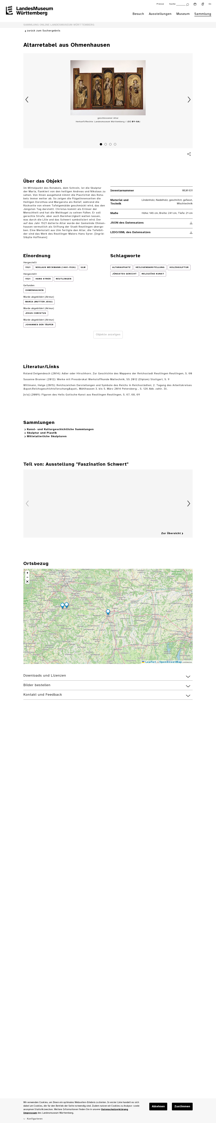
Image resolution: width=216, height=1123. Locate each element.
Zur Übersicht (171, 533)
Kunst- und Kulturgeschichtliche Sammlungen (60, 429)
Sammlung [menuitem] (202, 14)
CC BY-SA (133, 122)
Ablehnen (158, 1106)
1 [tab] (101, 144)
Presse (160, 4)
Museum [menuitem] (183, 14)
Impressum (30, 1113)
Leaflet (150, 662)
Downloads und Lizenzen (44, 675)
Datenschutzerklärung (114, 1109)
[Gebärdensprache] (202, 4)
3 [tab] (110, 144)
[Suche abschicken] (187, 4)
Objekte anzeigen (108, 334)
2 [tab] (106, 144)
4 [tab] (115, 144)
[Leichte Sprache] (195, 4)
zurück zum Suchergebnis (43, 30)
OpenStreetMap (170, 662)
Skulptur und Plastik (42, 433)
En (210, 4)
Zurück (26, 99)
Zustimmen (182, 1106)
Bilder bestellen (37, 685)
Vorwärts (189, 99)
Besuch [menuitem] (138, 14)
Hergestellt (30, 262)
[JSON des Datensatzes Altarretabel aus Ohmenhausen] (191, 223)
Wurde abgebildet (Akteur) (38, 297)
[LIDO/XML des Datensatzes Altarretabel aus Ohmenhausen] (191, 232)
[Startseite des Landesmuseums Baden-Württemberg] (29, 12)
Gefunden (29, 285)
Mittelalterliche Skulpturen (47, 436)
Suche (172, 4)
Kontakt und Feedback (42, 695)
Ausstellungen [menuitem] (160, 14)
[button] (108, 612)
